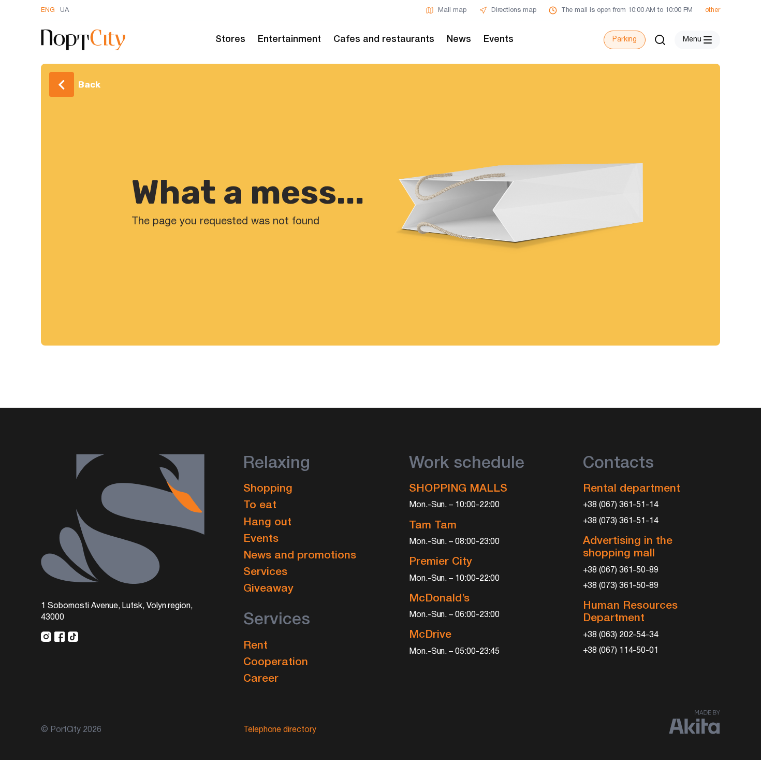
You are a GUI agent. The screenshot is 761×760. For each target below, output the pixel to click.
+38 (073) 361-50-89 (621, 586)
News (459, 39)
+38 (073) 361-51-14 (621, 521)
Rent (255, 646)
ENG (48, 10)
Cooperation (275, 662)
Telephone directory (279, 730)
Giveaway (268, 589)
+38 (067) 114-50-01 (621, 650)
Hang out (267, 522)
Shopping (267, 489)
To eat (259, 505)
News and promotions (299, 556)
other (712, 10)
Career (261, 679)
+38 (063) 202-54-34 (621, 635)
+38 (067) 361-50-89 (621, 570)
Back (89, 84)
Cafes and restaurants (383, 39)
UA (64, 10)
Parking (624, 39)
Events (499, 39)
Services (265, 572)
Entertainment (289, 39)
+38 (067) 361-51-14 (621, 505)
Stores (230, 39)
